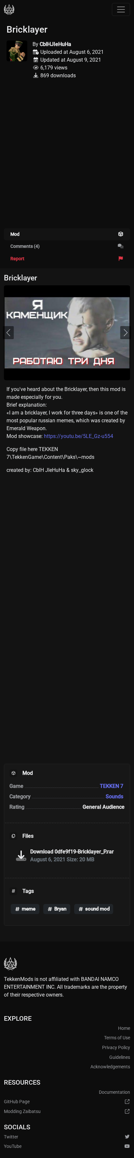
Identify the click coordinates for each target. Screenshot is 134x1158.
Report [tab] (17, 259)
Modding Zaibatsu (22, 1111)
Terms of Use (117, 1038)
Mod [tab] (15, 234)
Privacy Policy (116, 1047)
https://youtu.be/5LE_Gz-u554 (78, 436)
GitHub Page (17, 1102)
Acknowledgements (110, 1067)
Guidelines (119, 1057)
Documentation (114, 1092)
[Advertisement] (67, 158)
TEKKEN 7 (112, 786)
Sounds (115, 796)
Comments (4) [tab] (25, 246)
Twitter (11, 1137)
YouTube (12, 1146)
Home (124, 1028)
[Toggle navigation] (121, 9)
